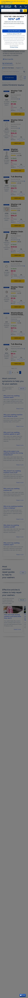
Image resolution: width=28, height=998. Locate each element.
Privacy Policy (14, 47)
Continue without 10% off (14, 34)
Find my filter (10, 3)
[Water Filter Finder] (15, 6)
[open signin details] (21, 6)
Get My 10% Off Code (14, 31)
